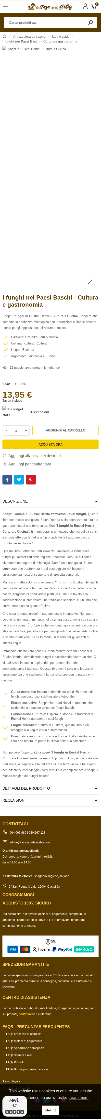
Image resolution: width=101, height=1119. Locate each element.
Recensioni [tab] (13, 800)
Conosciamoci (18, 895)
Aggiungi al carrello (65, 430)
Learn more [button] (78, 1098)
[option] (50, 168)
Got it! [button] (50, 1110)
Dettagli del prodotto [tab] (26, 788)
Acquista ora (50, 444)
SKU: (6, 384)
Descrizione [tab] (15, 501)
